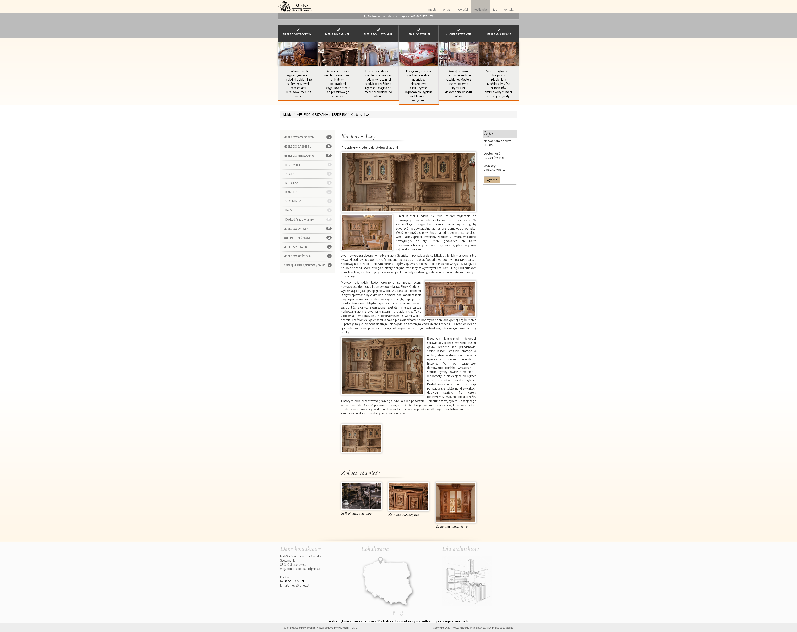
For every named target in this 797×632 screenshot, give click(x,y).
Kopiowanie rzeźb (456, 621)
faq (495, 9)
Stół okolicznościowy (356, 513)
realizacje (480, 9)
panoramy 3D (371, 621)
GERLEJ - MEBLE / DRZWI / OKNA (306, 265)
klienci (356, 621)
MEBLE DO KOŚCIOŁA (306, 256)
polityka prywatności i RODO (341, 627)
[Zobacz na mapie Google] (388, 581)
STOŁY (307, 174)
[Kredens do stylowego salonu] (361, 438)
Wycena (492, 180)
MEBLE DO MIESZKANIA (306, 155)
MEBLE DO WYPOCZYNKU (306, 137)
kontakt (509, 9)
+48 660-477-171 (422, 16)
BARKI (307, 210)
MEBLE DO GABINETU (306, 146)
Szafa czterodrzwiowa (451, 526)
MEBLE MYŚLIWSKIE (306, 247)
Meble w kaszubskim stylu (400, 621)
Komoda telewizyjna (403, 514)
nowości (462, 9)
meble (432, 9)
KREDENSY (307, 183)
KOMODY (307, 192)
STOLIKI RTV (307, 201)
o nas (446, 9)
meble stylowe (339, 621)
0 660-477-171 (294, 581)
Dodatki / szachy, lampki (307, 219)
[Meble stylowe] (295, 5)
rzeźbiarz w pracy (432, 621)
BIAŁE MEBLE (307, 164)
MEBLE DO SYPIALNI (306, 228)
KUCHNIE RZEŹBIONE (306, 238)
